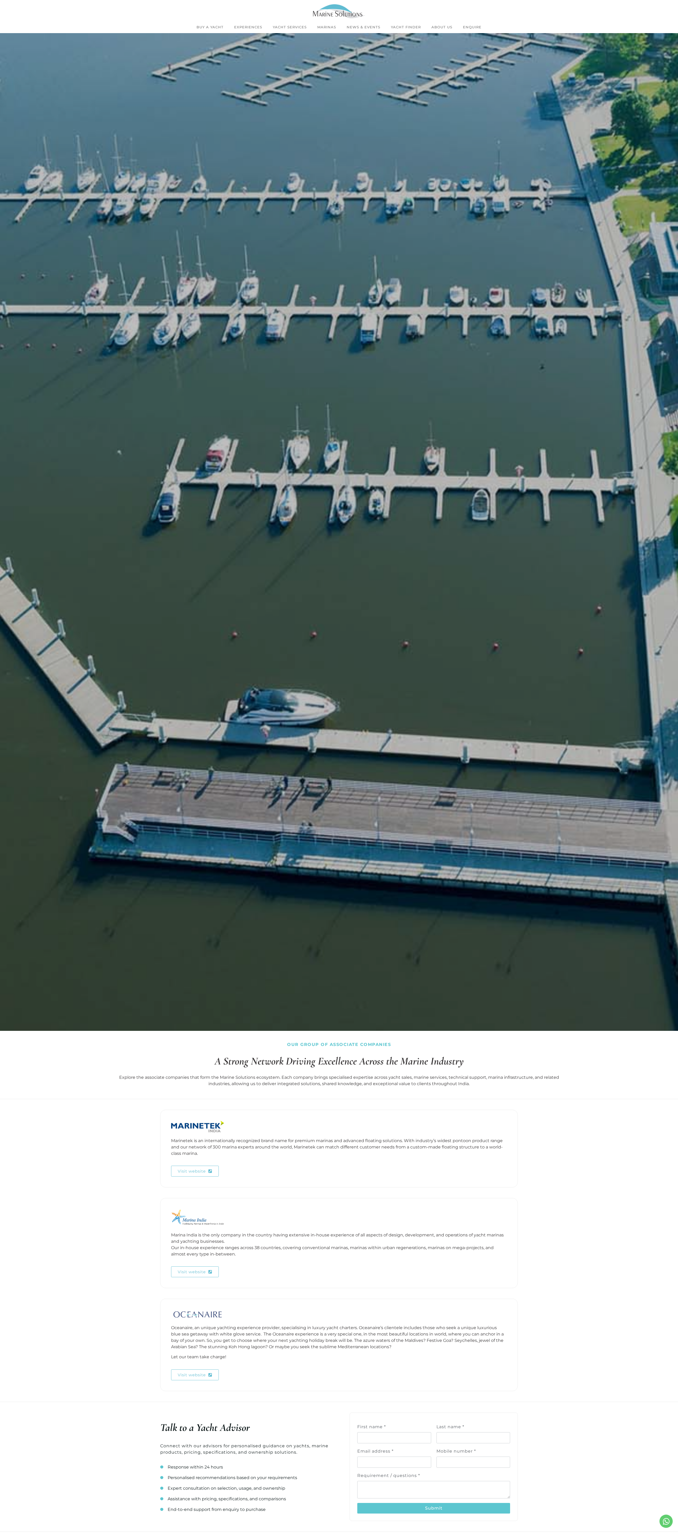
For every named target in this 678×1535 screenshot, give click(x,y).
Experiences (248, 27)
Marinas (326, 27)
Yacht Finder (406, 27)
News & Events (363, 27)
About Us (441, 27)
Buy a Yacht (210, 27)
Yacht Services (290, 27)
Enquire (472, 27)
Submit (434, 1508)
